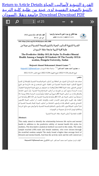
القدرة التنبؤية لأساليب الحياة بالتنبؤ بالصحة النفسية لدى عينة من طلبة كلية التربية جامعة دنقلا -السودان (47, 9)
